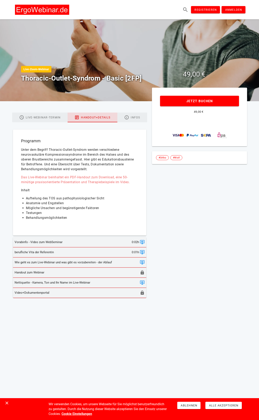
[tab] (40, 117)
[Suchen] (185, 10)
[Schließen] (7, 403)
